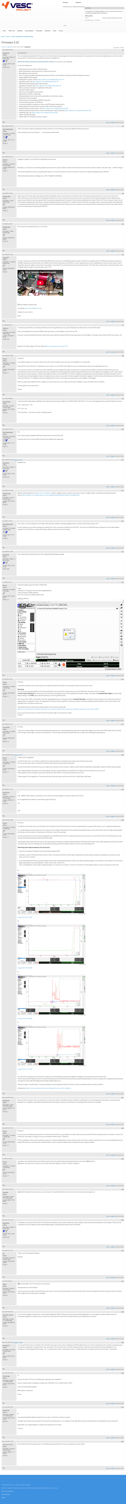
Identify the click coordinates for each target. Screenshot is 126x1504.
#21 (122, 1097)
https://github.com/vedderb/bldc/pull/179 (51, 79)
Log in (3, 47)
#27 (122, 1281)
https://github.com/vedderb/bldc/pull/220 (78, 110)
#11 (122, 460)
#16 (122, 679)
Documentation (29, 31)
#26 (122, 1251)
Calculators (39, 31)
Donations (47, 31)
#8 (123, 356)
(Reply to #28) (18, 1342)
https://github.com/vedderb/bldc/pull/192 (45, 81)
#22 (122, 1128)
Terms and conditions (7, 1491)
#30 (122, 1373)
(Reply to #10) (18, 460)
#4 (123, 193)
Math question (89, 16)
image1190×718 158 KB (25, 968)
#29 (122, 1342)
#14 (122, 552)
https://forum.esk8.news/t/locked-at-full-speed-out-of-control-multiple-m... (49, 1088)
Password (79, 2)
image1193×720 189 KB (25, 1018)
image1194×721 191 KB (25, 1069)
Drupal (28, 1485)
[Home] (17, 6)
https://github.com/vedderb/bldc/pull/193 (48, 86)
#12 (122, 490)
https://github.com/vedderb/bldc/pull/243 (45, 112)
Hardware (20, 31)
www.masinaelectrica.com (33, 308)
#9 (123, 399)
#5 (123, 224)
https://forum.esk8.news (43, 493)
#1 (123, 50)
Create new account (67, 6)
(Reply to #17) (18, 755)
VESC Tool (11, 31)
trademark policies (41, 1488)
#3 (123, 157)
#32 (122, 1441)
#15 (122, 582)
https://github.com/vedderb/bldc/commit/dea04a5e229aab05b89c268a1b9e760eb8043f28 (50, 495)
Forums (61, 31)
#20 (122, 820)
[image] (51, 913)
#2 (123, 126)
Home (4, 31)
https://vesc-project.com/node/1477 (56, 346)
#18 (122, 755)
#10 (122, 429)
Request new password (78, 6)
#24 (122, 1189)
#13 (122, 521)
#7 (123, 325)
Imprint (3, 1497)
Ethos (54, 31)
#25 (122, 1220)
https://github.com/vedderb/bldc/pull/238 (55, 108)
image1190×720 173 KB (25, 917)
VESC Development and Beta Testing (22, 36)
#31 (122, 1407)
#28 (122, 1312)
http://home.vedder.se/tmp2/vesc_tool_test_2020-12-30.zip (36, 62)
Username (66, 2)
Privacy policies (5, 1494)
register (9, 47)
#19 (122, 789)
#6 (123, 255)
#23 (122, 1159)
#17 (122, 724)
